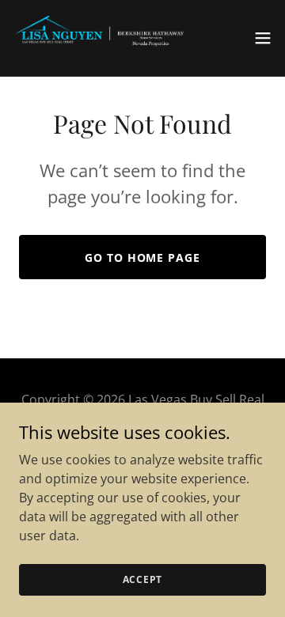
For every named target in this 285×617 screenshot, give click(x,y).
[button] (263, 38)
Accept (143, 579)
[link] (101, 38)
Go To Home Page (142, 257)
